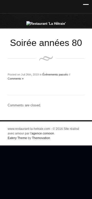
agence (42, 133)
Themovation (41, 138)
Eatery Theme (17, 138)
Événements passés (55, 74)
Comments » (16, 78)
